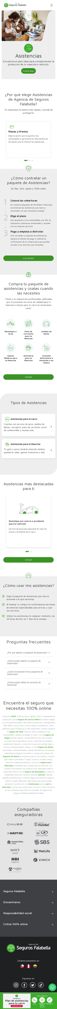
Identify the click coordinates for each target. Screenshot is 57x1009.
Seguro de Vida (16, 732)
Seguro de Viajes (45, 747)
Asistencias (33, 784)
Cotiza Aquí (28, 71)
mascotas (6, 787)
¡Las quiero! (28, 258)
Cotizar (28, 377)
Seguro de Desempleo (35, 772)
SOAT (13, 716)
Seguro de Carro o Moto (29, 719)
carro (48, 784)
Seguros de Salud (11, 756)
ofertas (41, 775)
